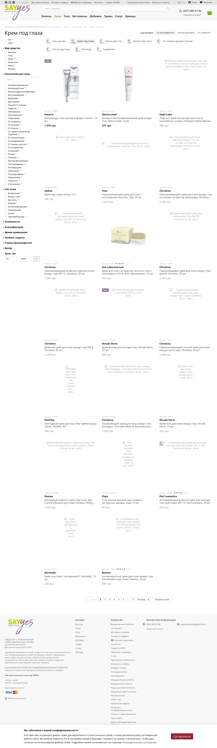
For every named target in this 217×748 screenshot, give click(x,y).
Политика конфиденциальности (121, 709)
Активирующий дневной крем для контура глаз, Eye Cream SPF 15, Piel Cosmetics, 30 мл (184, 501)
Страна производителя (18, 243)
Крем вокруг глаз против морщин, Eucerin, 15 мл (70, 119)
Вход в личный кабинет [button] (122, 624)
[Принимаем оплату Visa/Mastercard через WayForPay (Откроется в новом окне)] (11, 692)
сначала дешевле (185, 32)
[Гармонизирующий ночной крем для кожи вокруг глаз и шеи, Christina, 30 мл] (185, 312)
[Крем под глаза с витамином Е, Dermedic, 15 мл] (70, 541)
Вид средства (12, 48)
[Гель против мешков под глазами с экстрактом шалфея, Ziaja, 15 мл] (128, 465)
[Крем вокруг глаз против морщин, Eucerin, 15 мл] (70, 83)
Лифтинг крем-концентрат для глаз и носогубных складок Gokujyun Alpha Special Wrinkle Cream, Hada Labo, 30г (184, 120)
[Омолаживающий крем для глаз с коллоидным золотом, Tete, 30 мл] (128, 159)
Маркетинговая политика (123, 691)
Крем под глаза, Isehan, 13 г (60, 194)
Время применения (16, 232)
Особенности (12, 221)
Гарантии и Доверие (121, 652)
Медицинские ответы (121, 683)
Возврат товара (118, 667)
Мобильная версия (17, 698)
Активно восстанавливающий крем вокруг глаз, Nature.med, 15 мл (127, 119)
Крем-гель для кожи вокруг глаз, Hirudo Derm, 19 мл (182, 425)
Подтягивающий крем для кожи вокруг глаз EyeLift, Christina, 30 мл (184, 272)
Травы (108, 16)
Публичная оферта (120, 703)
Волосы (47, 16)
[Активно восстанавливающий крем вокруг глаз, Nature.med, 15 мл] (128, 83)
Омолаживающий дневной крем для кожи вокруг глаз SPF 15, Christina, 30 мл (69, 272)
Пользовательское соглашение (139, 742)
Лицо (57, 16)
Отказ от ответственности (123, 714)
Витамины (79, 16)
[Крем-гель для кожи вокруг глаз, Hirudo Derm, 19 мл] (185, 389)
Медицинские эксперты (122, 679)
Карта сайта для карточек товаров (123, 723)
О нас (113, 655)
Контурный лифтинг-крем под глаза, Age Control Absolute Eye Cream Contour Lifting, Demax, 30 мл (68, 502)
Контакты (98, 2)
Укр (183, 2)
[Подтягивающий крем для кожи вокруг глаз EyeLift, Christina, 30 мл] (185, 236)
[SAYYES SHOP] (21, 626)
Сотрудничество (119, 671)
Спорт (119, 16)
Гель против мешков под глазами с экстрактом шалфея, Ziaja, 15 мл (122, 501)
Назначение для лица (17, 74)
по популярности (165, 32)
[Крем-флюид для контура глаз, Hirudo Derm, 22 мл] (128, 312)
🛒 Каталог (24, 2)
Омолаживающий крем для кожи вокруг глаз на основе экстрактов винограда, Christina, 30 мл (185, 197)
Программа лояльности (138, 2)
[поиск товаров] (168, 8)
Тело (67, 16)
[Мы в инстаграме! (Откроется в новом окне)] (10, 2)
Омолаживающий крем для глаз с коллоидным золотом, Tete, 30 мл (121, 196)
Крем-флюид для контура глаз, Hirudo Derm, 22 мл (127, 349)
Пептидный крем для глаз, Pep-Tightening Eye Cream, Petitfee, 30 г (70, 425)
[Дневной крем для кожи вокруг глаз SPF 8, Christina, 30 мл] (70, 312)
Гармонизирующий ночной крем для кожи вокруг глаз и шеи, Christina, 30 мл (184, 349)
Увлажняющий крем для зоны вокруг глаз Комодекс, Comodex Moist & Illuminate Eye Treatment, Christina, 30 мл (126, 426)
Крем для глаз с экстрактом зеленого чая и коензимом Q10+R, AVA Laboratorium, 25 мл (127, 272)
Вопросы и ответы (160, 2)
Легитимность (118, 695)
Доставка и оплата (40, 2)
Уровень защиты (15, 237)
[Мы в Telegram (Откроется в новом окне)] (13, 2)
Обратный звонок (154, 629)
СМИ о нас (116, 699)
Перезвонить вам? (192, 15)
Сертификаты (117, 675)
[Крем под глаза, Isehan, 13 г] (70, 159)
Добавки (96, 16)
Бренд (8, 248)
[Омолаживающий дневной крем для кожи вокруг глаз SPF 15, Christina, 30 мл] (70, 236)
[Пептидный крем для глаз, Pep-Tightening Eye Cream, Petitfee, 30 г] (70, 389)
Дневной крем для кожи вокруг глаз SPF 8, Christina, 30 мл (69, 349)
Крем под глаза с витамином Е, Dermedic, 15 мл (70, 578)
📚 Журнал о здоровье (81, 2)
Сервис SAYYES (113, 2)
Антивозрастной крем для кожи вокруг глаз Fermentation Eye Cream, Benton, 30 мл (127, 578)
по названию (204, 32)
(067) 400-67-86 (192, 11)
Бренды (130, 16)
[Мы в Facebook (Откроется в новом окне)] (6, 2)
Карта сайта (116, 718)
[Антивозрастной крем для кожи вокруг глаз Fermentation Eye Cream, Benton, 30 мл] (128, 541)
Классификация (14, 227)
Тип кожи (10, 189)
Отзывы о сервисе (59, 2)
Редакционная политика (123, 687)
